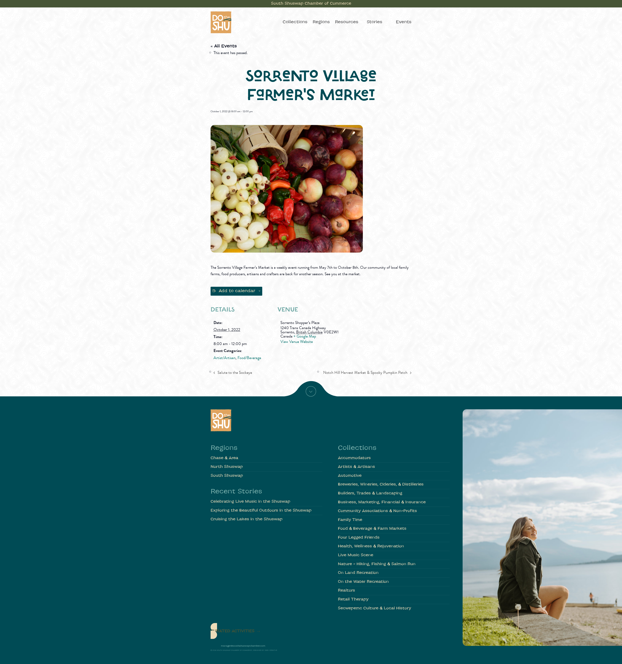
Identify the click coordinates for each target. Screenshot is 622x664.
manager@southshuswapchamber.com (243, 646)
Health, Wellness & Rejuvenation (371, 546)
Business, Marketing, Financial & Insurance (382, 502)
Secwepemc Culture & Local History (374, 608)
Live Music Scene (355, 555)
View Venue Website (296, 342)
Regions (321, 22)
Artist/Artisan (224, 358)
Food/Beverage (249, 358)
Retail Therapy (353, 599)
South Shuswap (227, 476)
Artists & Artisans (356, 467)
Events (403, 22)
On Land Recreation (358, 573)
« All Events (224, 46)
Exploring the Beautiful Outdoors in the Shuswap (261, 510)
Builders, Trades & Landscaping (370, 493)
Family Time (350, 520)
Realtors (346, 590)
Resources (346, 22)
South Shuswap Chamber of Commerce (311, 4)
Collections (295, 22)
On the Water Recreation (363, 582)
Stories (374, 22)
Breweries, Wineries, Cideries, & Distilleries (381, 484)
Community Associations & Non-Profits (377, 511)
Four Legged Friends (359, 537)
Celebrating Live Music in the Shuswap (250, 502)
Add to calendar (237, 291)
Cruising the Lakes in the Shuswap (246, 519)
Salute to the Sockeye (234, 372)
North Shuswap (227, 467)
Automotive (350, 476)
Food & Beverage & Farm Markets (372, 529)
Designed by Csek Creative (265, 650)
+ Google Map (305, 336)
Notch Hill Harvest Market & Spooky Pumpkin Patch (365, 372)
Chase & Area (224, 458)
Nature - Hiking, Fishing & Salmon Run (376, 564)
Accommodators (354, 458)
